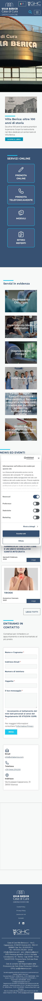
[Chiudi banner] (38, 458)
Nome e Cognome (14, 652)
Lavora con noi (21, 914)
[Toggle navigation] (37, 12)
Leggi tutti (32, 612)
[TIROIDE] (21, 579)
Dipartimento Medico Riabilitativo (21, 327)
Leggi (33, 560)
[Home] (21, 896)
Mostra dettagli (29, 526)
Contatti (21, 918)
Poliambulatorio (21, 378)
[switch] (36, 503)
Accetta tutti (21, 534)
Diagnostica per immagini (21, 352)
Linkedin (23, 924)
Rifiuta (21, 541)
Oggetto (9, 681)
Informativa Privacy (24, 726)
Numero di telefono (14, 671)
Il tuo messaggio (13, 691)
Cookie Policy (21, 907)
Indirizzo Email (12, 662)
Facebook (19, 923)
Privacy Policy (21, 910)
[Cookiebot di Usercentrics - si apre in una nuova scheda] (25, 458)
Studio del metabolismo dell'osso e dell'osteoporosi (21, 429)
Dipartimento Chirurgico (21, 301)
